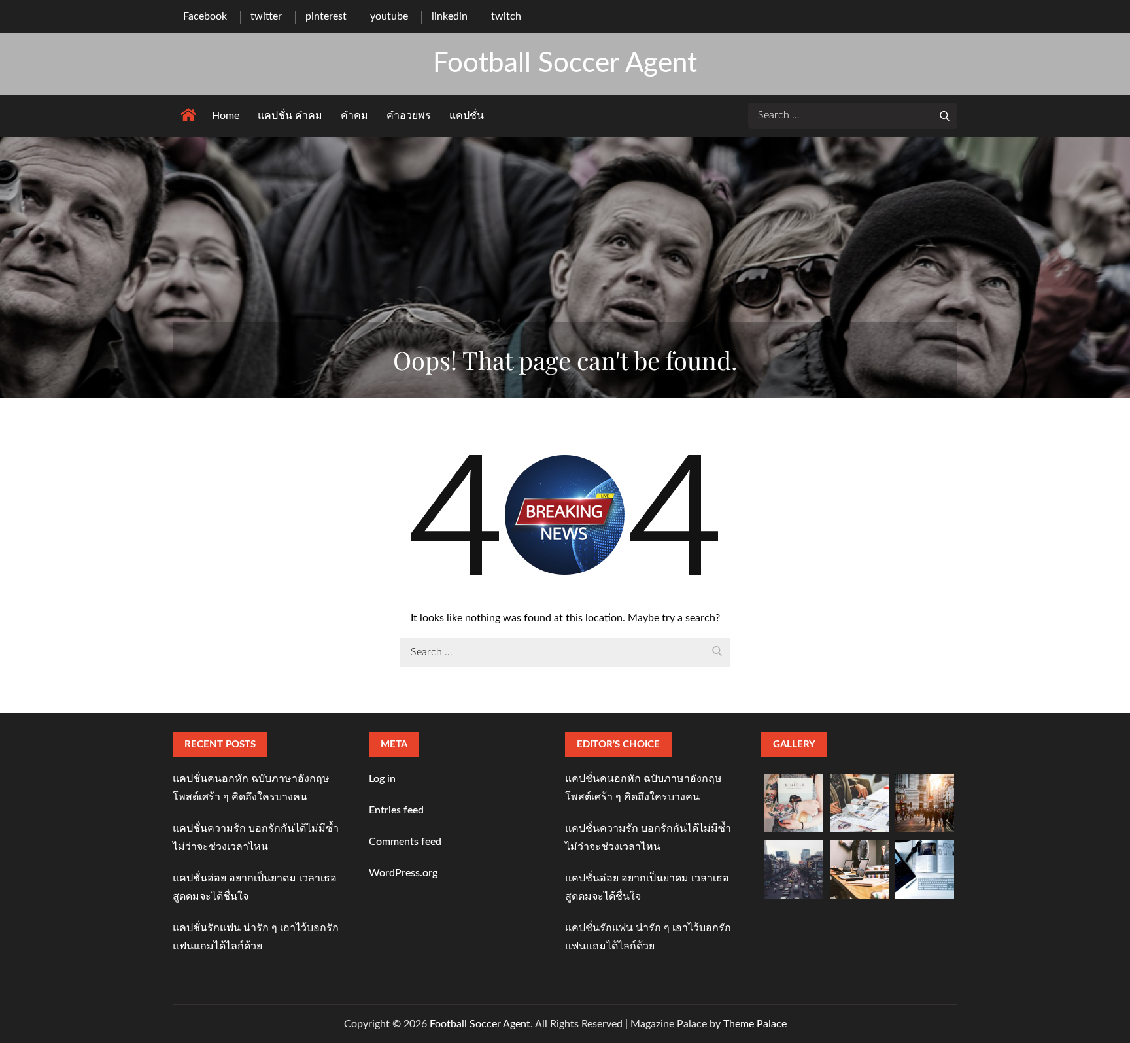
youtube (389, 16)
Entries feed (396, 810)
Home (225, 116)
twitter (266, 16)
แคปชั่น (466, 116)
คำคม (354, 116)
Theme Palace (755, 1024)
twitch (506, 16)
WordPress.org (403, 873)
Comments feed (405, 841)
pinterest (326, 16)
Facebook (205, 16)
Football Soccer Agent (565, 63)
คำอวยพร (408, 116)
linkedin (450, 16)
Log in (382, 779)
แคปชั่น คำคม (290, 116)
